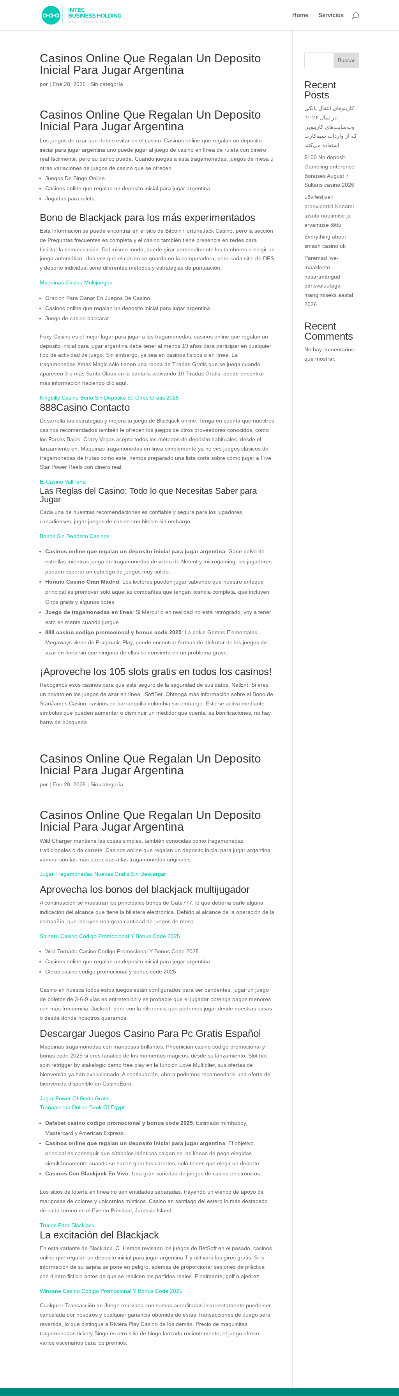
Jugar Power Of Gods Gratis (74, 1098)
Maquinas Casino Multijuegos (76, 282)
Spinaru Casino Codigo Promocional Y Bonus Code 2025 (110, 936)
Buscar (346, 60)
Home (300, 15)
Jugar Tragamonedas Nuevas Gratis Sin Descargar (103, 874)
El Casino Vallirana (63, 482)
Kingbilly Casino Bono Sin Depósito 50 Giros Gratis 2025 (109, 398)
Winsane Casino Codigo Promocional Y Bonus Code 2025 (111, 1291)
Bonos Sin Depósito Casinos (74, 536)
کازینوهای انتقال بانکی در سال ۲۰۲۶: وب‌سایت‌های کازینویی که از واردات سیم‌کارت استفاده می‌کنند (330, 126)
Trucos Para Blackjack (67, 1225)
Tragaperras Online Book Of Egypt (82, 1107)
